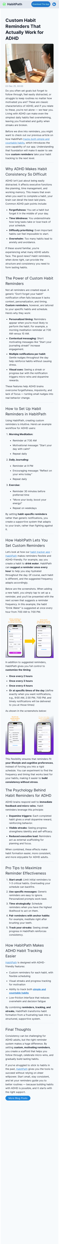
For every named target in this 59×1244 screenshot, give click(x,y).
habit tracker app (40, 551)
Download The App (41, 4)
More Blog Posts (17, 1098)
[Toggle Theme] (54, 4)
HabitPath (11, 555)
